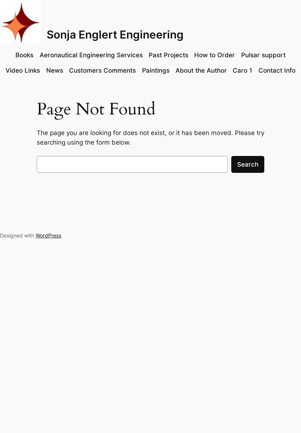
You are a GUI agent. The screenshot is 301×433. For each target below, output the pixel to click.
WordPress (48, 235)
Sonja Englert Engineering (115, 34)
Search (247, 164)
